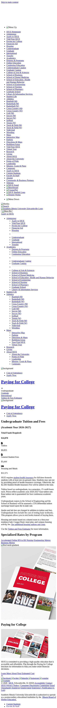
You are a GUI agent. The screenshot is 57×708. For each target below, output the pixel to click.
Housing (10, 46)
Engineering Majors (42, 540)
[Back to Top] (2, 676)
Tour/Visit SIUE (18, 342)
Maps (8, 135)
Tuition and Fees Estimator (19, 529)
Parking (9, 139)
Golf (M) (10, 113)
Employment (26, 688)
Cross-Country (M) (14, 108)
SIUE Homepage (13, 32)
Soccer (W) (11, 118)
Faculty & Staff (12, 175)
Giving (9, 154)
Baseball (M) (11, 101)
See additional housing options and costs (28, 524)
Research (10, 151)
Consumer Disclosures (29, 685)
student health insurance (24, 477)
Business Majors (8, 543)
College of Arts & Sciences (17, 72)
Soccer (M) (11, 116)
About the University (15, 159)
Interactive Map (12, 137)
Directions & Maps (14, 142)
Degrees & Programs (15, 60)
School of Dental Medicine (17, 77)
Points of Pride (12, 161)
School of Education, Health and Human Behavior (18, 81)
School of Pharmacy (14, 89)
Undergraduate (12, 48)
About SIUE (11, 156)
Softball (9, 120)
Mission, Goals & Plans (16, 166)
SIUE (10, 683)
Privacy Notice (12, 685)
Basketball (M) (12, 104)
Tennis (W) (11, 123)
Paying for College (14, 41)
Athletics (10, 99)
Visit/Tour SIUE (13, 39)
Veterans (10, 183)
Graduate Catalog (13, 70)
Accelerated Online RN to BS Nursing (17, 540)
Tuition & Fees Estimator (11, 398)
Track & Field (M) (14, 125)
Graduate (10, 51)
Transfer (9, 56)
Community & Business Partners (20, 180)
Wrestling (10, 132)
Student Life (11, 96)
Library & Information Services (19, 94)
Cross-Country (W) (14, 111)
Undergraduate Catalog (16, 68)
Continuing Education (15, 65)
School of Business (14, 75)
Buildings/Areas (13, 144)
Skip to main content (9, 2)
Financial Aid (12, 44)
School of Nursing (14, 87)
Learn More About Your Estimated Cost (17, 673)
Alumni (9, 178)
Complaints (44, 685)
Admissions (11, 34)
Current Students (13, 173)
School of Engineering (15, 84)
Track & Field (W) (14, 127)
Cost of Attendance (14, 373)
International (11, 53)
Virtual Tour (11, 149)
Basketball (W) (12, 106)
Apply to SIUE (12, 36)
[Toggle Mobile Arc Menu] (7, 211)
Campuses (10, 168)
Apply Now (11, 375)
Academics (11, 58)
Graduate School (13, 92)
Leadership (11, 163)
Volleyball (10, 130)
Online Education (13, 63)
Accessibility (39, 683)
